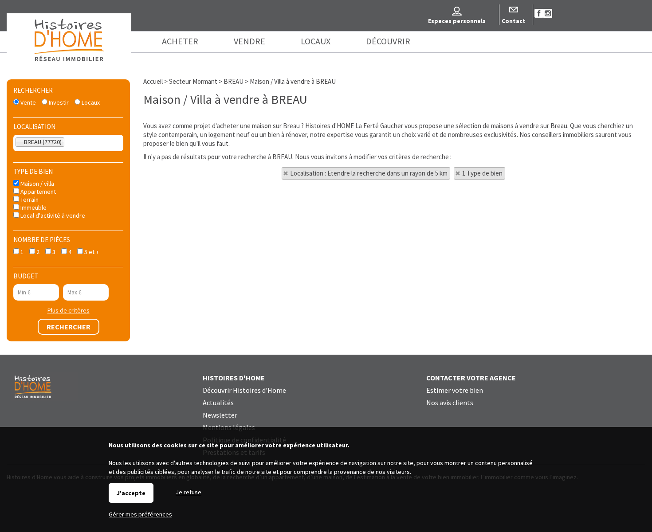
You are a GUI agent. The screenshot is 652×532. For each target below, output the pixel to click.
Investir (58, 102)
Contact (514, 21)
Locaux (90, 102)
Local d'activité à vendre (52, 215)
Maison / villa (36, 184)
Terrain (29, 199)
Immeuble (33, 207)
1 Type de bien (482, 173)
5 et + (91, 252)
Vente (27, 102)
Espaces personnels (457, 21)
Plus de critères (68, 310)
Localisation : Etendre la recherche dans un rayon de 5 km (369, 173)
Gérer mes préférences (140, 514)
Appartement (37, 192)
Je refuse (188, 492)
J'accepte (131, 493)
